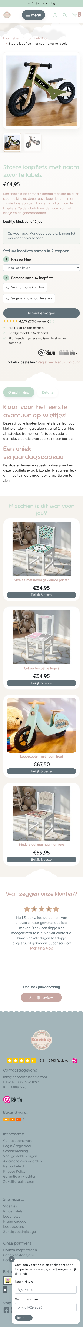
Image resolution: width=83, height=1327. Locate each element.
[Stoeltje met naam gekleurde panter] (41, 549)
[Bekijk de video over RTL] (13, 1119)
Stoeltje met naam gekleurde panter (41, 580)
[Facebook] (6, 1312)
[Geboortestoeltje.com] (7, 15)
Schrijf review (41, 997)
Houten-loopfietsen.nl (20, 1250)
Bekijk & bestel (41, 595)
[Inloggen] (55, 15)
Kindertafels (13, 1211)
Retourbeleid (13, 1166)
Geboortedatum (26, 1299)
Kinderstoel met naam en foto (41, 844)
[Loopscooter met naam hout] (41, 725)
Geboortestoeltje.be (19, 1255)
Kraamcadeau (14, 1221)
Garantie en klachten (19, 1176)
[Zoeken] (64, 15)
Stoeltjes (10, 1206)
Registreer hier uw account (58, 362)
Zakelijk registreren (18, 1181)
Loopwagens (13, 1226)
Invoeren (23, 1318)
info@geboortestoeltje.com (25, 1077)
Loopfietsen (11, 38)
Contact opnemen (17, 1141)
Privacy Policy (14, 1171)
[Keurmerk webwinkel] (46, 352)
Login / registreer (17, 1146)
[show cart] (74, 15)
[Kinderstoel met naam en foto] (41, 813)
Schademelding (15, 1151)
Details (47, 392)
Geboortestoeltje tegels (41, 668)
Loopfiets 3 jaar (38, 38)
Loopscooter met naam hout (41, 756)
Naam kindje (24, 1281)
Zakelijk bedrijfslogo (19, 1231)
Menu (35, 15)
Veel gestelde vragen (20, 1156)
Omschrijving (18, 392)
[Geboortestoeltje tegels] (41, 637)
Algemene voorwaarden (22, 1161)
